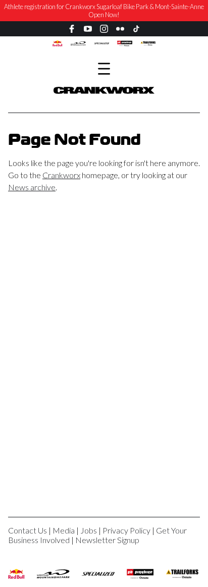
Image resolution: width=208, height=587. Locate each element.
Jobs (88, 530)
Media (64, 530)
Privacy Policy (126, 530)
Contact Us (27, 530)
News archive (32, 187)
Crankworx (61, 175)
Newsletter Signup (107, 540)
